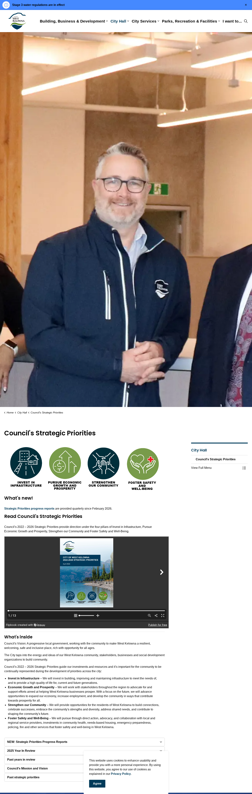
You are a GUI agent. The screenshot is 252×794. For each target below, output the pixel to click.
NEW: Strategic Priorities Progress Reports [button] (37, 741)
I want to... (232, 21)
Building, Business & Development (72, 21)
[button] (216, 468)
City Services (144, 21)
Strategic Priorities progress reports (29, 508)
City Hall (118, 21)
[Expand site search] (246, 21)
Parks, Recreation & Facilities (189, 21)
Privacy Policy (121, 773)
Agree (97, 783)
